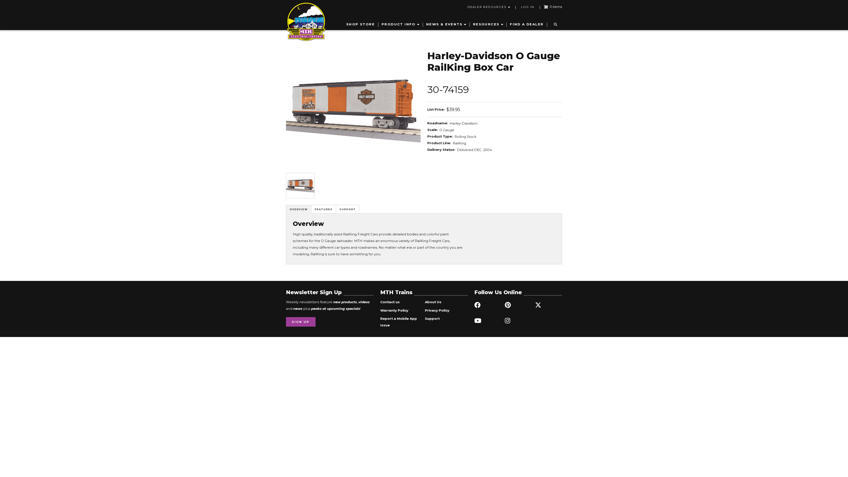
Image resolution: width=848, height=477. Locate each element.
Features (324, 209)
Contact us (390, 302)
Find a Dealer (526, 24)
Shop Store (360, 24)
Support (347, 209)
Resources (486, 24)
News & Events (444, 24)
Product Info (399, 24)
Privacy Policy (437, 310)
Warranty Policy (394, 310)
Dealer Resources (487, 7)
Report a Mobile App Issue (398, 321)
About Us (433, 302)
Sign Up (300, 322)
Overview (299, 209)
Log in (527, 7)
